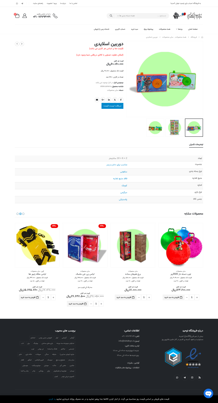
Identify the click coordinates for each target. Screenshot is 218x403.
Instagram (192, 377)
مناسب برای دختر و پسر (116, 165)
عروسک (50, 359)
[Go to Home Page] (202, 37)
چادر (33, 370)
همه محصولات (164, 29)
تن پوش (41, 348)
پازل (48, 370)
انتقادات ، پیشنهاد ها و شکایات (127, 367)
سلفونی (123, 172)
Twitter (114, 99)
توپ (32, 348)
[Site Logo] (187, 15)
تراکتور (63, 348)
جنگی (47, 354)
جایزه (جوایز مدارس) (67, 354)
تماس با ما (73, 3)
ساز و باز (71, 359)
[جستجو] (111, 16)
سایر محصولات (112, 90)
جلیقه (54, 354)
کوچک (124, 185)
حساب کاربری (120, 29)
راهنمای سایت (38, 3)
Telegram (184, 377)
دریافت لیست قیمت (112, 106)
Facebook (120, 99)
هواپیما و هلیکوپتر (59, 370)
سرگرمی (123, 192)
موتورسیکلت (36, 365)
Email (97, 99)
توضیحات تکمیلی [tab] (196, 144)
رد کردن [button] (52, 399)
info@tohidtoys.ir (126, 341)
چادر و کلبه (25, 370)
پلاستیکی (123, 199)
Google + (102, 99)
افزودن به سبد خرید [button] (171, 297)
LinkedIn (108, 99)
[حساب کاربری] (24, 16)
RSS (199, 377)
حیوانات (38, 354)
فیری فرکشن (39, 359)
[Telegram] (22, 3)
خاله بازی (29, 354)
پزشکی (41, 370)
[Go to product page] (181, 245)
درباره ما (63, 3)
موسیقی (25, 365)
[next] (17, 44)
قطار (22, 359)
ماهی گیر (63, 365)
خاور (20, 354)
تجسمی (71, 348)
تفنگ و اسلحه (52, 348)
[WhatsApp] (17, 3)
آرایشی (64, 337)
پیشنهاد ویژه (148, 29)
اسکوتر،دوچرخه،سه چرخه (65, 343)
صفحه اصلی (193, 29)
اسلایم (33, 337)
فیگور (29, 359)
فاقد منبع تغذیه (120, 178)
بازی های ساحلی (47, 343)
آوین (42, 271)
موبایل (46, 365)
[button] (199, 79)
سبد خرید (134, 29)
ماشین (72, 365)
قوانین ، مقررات (133, 363)
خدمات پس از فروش (101, 29)
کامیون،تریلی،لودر (67, 376)
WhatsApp (177, 377)
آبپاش (72, 337)
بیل (28, 343)
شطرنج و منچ (60, 359)
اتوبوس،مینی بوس (45, 337)
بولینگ (35, 343)
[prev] (22, 44)
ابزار (57, 337)
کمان (56, 376)
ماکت (54, 365)
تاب (22, 343)
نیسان (72, 370)
